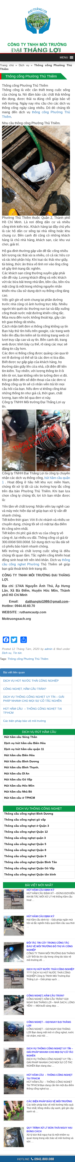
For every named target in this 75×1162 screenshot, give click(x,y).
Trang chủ (7, 65)
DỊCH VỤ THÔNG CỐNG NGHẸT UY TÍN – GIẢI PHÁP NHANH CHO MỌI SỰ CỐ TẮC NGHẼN (50, 1052)
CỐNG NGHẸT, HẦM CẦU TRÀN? (24, 688)
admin (48, 648)
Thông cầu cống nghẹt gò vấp (25, 819)
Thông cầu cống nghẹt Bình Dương (28, 813)
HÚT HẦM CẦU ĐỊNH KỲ (40, 890)
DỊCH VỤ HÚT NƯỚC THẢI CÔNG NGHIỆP (31, 680)
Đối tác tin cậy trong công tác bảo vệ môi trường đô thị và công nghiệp (50, 946)
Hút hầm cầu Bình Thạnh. (21, 767)
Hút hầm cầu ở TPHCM (19, 797)
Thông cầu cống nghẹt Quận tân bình (30, 874)
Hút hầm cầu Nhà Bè (18, 791)
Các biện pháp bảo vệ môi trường (24, 720)
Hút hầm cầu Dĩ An (16, 773)
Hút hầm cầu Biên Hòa (19, 755)
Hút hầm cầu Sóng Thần (20, 736)
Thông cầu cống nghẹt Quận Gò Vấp (29, 868)
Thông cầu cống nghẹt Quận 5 (25, 844)
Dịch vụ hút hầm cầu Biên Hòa (25, 743)
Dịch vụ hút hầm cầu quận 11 (24, 749)
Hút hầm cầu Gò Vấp (18, 779)
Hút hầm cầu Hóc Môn (19, 785)
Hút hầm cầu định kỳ (40, 916)
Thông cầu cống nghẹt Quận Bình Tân (30, 862)
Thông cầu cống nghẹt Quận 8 (25, 850)
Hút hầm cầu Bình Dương (21, 761)
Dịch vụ (24, 65)
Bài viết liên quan (14, 672)
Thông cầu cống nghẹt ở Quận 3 (26, 825)
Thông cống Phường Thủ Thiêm (28, 658)
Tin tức (17, 652)
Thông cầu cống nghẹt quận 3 (25, 837)
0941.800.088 (44, 1159)
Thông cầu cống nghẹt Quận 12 (26, 831)
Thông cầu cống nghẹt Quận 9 (25, 856)
